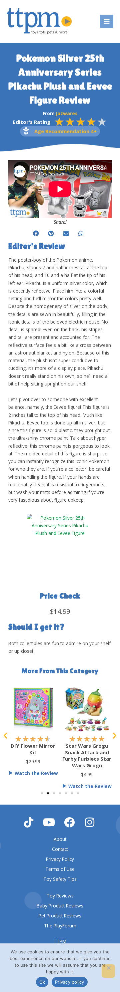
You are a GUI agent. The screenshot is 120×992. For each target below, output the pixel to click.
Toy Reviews (60, 895)
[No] (108, 971)
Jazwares (66, 113)
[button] (35, 233)
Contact (60, 849)
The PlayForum (60, 925)
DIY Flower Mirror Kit (33, 749)
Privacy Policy (60, 859)
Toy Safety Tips (60, 879)
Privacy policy (69, 982)
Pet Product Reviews (60, 915)
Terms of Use (60, 869)
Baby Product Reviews (60, 905)
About (60, 839)
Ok (42, 982)
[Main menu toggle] (107, 21)
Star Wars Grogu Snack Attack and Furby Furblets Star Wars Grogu (86, 755)
